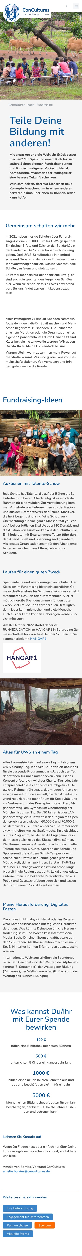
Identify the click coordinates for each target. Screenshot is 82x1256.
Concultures (17, 105)
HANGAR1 (38, 639)
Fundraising (45, 105)
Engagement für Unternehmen (28, 1217)
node (30, 105)
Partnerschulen (17, 1225)
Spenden (45, 1225)
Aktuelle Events (18, 1234)
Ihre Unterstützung (20, 1208)
